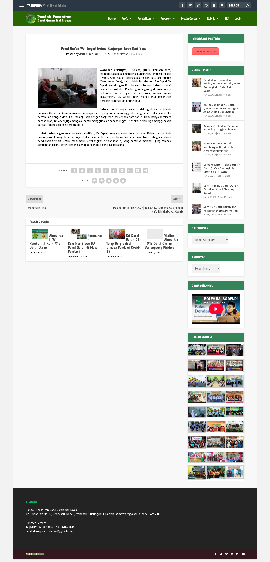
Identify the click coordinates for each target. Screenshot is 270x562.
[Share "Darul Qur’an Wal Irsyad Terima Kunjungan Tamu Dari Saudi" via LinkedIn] (114, 170)
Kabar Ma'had (120, 54)
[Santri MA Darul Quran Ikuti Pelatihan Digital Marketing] (196, 209)
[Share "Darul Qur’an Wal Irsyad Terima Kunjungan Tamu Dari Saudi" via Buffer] (122, 170)
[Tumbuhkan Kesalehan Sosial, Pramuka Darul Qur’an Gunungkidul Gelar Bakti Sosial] (196, 82)
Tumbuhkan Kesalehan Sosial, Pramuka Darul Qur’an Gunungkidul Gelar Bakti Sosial (221, 85)
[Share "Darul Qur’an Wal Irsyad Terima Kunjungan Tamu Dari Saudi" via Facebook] (74, 170)
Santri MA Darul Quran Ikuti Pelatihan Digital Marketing (220, 208)
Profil (124, 18)
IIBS (226, 18)
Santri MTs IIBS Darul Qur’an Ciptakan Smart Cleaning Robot (220, 189)
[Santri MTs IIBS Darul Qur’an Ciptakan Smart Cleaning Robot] (196, 188)
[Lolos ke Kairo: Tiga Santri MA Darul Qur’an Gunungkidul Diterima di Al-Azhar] (196, 167)
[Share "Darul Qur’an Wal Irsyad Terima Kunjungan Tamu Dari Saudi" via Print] (145, 170)
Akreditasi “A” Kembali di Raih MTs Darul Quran (46, 241)
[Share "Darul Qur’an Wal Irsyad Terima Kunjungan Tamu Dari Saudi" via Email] (138, 170)
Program (165, 18)
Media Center (189, 18)
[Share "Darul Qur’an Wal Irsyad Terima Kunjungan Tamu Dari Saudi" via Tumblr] (98, 170)
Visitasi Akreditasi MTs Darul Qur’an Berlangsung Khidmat (161, 241)
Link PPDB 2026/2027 (205, 51)
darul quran (86, 54)
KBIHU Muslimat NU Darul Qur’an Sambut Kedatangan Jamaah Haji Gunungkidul (220, 108)
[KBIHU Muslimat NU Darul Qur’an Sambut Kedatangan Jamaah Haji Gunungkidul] (196, 107)
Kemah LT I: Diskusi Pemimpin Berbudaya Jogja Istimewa (221, 127)
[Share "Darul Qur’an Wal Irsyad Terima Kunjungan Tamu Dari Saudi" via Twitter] (82, 170)
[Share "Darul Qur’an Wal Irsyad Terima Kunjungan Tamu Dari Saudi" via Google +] (90, 170)
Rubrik (211, 18)
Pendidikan (144, 18)
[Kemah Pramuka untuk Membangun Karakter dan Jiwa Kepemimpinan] (196, 146)
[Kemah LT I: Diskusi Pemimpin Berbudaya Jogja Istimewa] (196, 128)
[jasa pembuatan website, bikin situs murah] (35, 554)
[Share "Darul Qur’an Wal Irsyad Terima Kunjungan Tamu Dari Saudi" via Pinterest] (106, 170)
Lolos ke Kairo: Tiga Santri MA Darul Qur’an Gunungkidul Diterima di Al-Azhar (221, 168)
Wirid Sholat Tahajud (54, 5)
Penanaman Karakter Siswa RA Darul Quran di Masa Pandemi (85, 243)
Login (238, 18)
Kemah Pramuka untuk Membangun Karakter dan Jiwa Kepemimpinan (219, 147)
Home (111, 18)
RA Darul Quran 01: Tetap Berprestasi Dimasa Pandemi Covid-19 (123, 243)
